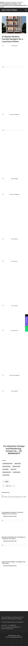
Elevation (13, 516)
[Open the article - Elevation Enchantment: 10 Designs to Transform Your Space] (14, 527)
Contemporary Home (7, 463)
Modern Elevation (7, 472)
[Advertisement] (14, 98)
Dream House (18, 463)
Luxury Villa (13, 469)
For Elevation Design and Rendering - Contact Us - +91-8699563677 (14, 450)
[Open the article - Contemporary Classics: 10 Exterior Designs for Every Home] (14, 503)
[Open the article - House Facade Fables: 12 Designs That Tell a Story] (14, 552)
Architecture (6, 516)
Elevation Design (6, 466)
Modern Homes (16, 472)
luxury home (5, 469)
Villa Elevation (6, 475)
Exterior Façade (16, 466)
